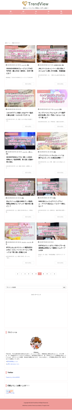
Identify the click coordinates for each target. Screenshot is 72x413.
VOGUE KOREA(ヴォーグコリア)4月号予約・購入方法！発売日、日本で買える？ (19, 71)
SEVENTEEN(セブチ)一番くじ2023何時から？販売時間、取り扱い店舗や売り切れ (19, 159)
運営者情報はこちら (12, 361)
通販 (28, 65)
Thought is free (45, 405)
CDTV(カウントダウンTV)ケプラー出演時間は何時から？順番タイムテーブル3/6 (51, 248)
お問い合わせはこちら (13, 364)
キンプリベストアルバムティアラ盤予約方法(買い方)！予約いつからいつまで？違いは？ (51, 115)
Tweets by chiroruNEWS (13, 377)
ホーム (8, 43)
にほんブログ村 (10, 393)
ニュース (24, 65)
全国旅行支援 (57, 65)
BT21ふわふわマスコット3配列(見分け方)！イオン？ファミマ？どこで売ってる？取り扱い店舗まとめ (19, 249)
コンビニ (24, 242)
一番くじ (30, 152)
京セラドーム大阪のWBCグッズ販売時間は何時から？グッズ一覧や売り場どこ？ (19, 203)
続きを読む (28, 84)
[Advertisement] (36, 28)
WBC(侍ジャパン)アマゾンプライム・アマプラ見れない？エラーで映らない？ (51, 203)
